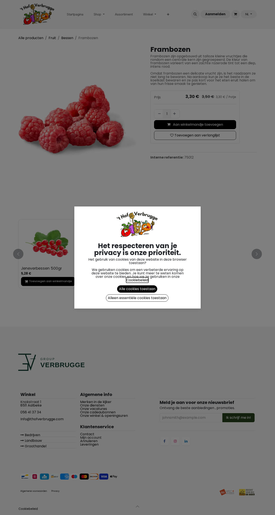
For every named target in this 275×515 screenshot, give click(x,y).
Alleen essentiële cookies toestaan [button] (137, 297)
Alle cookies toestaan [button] (137, 288)
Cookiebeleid (137, 280)
